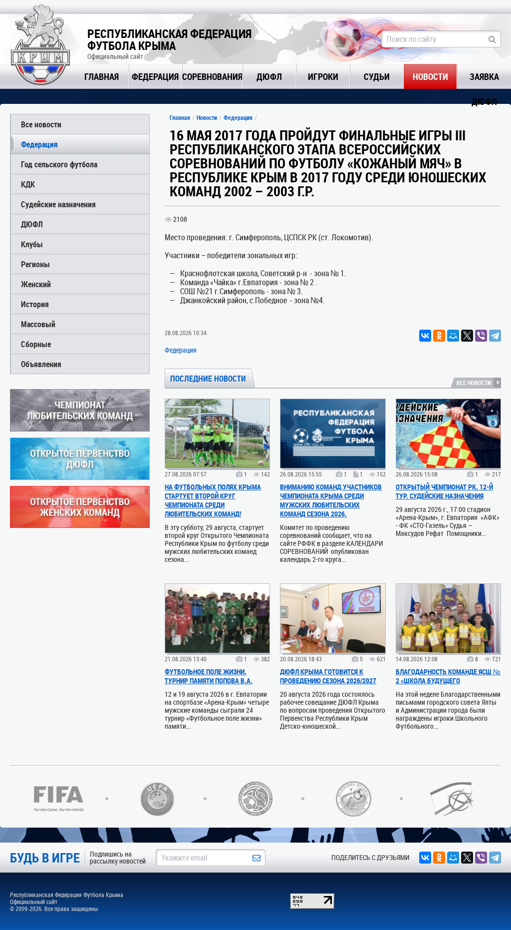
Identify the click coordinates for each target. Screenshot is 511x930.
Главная (101, 76)
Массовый (38, 324)
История (35, 304)
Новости (430, 76)
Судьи (377, 76)
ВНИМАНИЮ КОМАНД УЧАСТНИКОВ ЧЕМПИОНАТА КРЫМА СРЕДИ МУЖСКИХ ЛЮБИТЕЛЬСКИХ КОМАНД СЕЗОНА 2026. (331, 500)
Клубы (32, 244)
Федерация (155, 76)
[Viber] (481, 336)
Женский (36, 284)
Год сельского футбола (59, 164)
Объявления (41, 364)
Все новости (41, 124)
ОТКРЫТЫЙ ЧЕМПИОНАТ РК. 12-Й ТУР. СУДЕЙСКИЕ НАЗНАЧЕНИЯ (444, 491)
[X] (467, 336)
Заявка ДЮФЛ (484, 79)
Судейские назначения (58, 204)
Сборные (36, 344)
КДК (28, 184)
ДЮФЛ (269, 76)
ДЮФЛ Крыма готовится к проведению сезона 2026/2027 (328, 676)
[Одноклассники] (439, 336)
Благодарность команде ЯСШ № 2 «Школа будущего (448, 676)
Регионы (35, 264)
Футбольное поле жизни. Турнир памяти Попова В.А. (209, 676)
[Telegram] (495, 336)
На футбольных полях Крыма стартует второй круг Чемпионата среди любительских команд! (213, 500)
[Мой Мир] (453, 336)
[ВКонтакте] (425, 336)
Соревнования (212, 76)
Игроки (323, 76)
